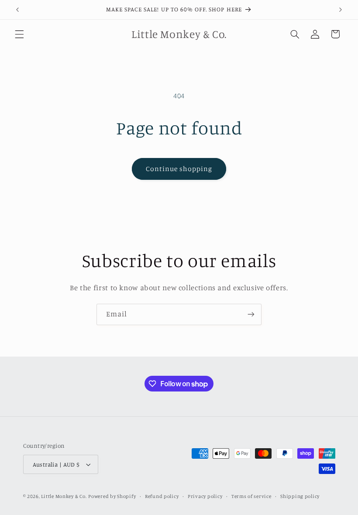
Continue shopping (179, 169)
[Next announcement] (340, 9)
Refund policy (162, 496)
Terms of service (251, 496)
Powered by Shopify (112, 496)
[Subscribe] (251, 314)
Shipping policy (300, 496)
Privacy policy (205, 496)
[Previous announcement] (17, 9)
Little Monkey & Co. (63, 496)
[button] (19, 34)
